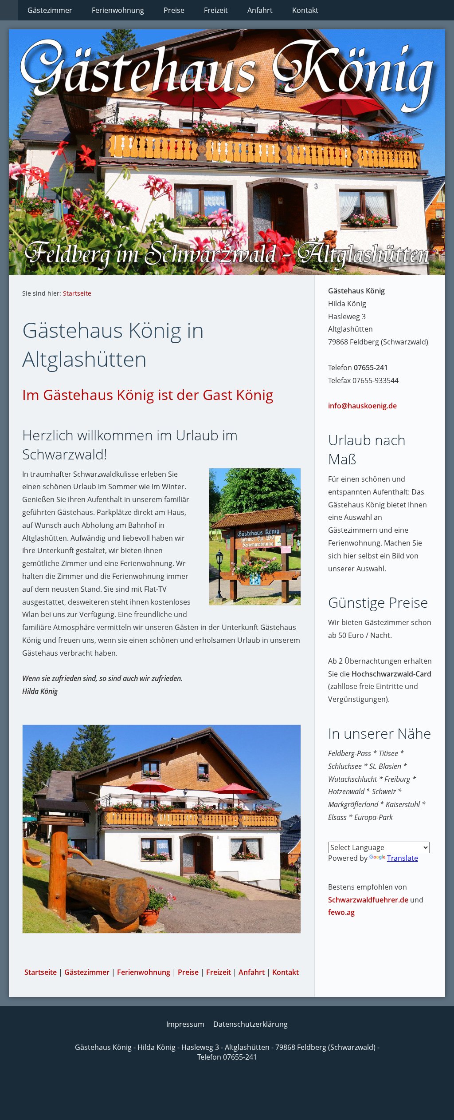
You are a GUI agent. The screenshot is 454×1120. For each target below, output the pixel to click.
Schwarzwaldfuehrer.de (368, 900)
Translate (402, 858)
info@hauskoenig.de (362, 406)
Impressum (185, 1024)
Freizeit (218, 972)
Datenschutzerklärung (250, 1024)
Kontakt (285, 972)
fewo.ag (341, 912)
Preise (188, 972)
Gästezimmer (87, 972)
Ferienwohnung (143, 972)
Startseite (77, 293)
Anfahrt (252, 972)
